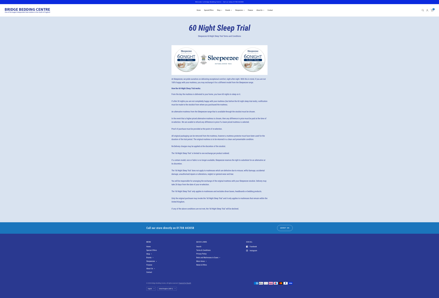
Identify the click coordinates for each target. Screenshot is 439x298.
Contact (270, 10)
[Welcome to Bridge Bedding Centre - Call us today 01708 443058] (219, 2)
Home (199, 10)
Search (198, 246)
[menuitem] (198, 10)
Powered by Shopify (185, 283)
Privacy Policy (201, 254)
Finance (250, 10)
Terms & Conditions (203, 250)
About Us (259, 10)
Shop (218, 10)
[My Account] (427, 10)
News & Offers (201, 265)
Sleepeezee (239, 10)
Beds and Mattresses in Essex (207, 257)
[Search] (423, 10)
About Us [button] (284, 228)
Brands (227, 10)
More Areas (200, 261)
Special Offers (209, 10)
